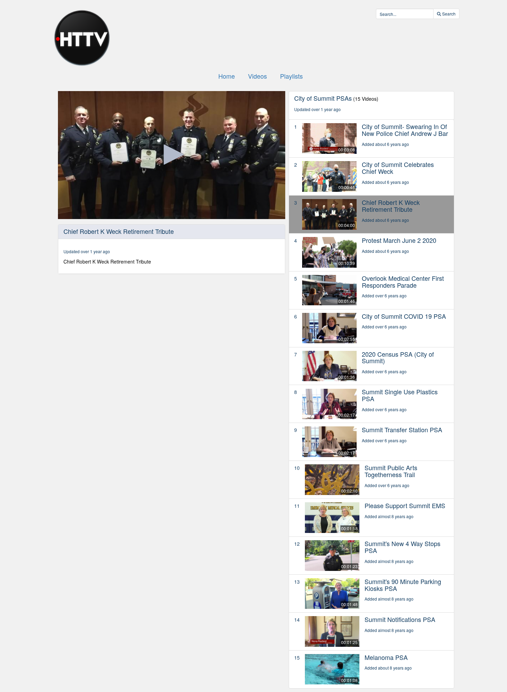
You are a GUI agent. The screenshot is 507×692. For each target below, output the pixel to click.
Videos (257, 75)
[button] (171, 154)
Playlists (291, 75)
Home (226, 75)
